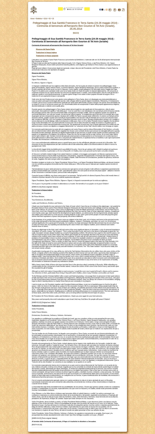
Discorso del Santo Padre (45, 49)
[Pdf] (123, 10)
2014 (45, 18)
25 (53, 18)
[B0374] (76, 33)
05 (50, 18)
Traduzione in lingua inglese (46, 52)
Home (32, 18)
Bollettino (39, 18)
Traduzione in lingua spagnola (47, 56)
